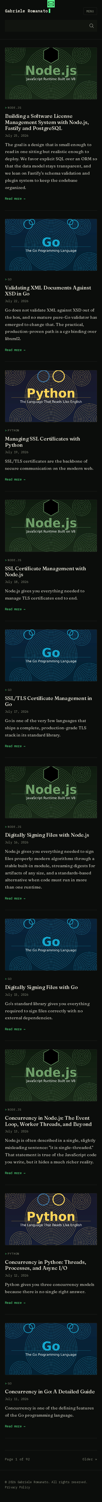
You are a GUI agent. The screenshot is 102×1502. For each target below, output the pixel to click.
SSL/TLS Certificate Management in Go (48, 701)
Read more (13, 198)
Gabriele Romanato (26, 11)
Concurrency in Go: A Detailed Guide (50, 1391)
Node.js (14, 107)
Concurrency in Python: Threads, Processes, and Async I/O (45, 1265)
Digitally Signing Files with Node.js (47, 835)
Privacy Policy (17, 1487)
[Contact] (51, 3)
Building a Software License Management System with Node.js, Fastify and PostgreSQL (47, 122)
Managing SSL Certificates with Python (42, 442)
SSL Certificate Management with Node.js (45, 571)
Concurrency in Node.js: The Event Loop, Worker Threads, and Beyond (48, 1121)
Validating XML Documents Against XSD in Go (48, 291)
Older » (89, 1459)
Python (13, 430)
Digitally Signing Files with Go (41, 987)
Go (10, 279)
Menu (90, 11)
